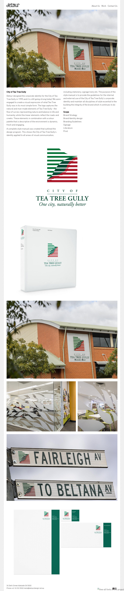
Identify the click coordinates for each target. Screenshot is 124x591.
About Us (96, 6)
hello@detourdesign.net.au (34, 588)
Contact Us (112, 6)
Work (103, 6)
